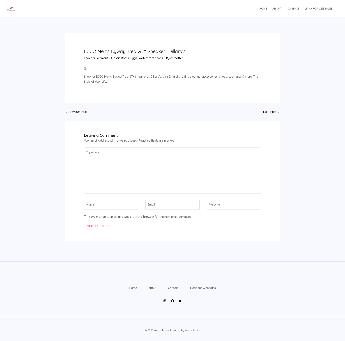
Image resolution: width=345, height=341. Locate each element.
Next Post (271, 112)
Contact (293, 8)
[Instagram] (165, 301)
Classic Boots (120, 58)
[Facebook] (172, 301)
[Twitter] (180, 301)
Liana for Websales (318, 8)
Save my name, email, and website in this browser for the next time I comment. (140, 216)
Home (263, 8)
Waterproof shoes (151, 58)
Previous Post (76, 112)
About (277, 8)
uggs (133, 58)
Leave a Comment (96, 58)
